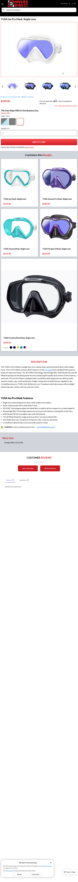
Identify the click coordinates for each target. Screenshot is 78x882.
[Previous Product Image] (6, 49)
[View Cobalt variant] (14, 347)
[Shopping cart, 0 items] (75, 3)
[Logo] (23, 4)
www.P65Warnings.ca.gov (46, 427)
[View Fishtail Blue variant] (21, 347)
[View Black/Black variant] (11, 347)
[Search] (3, 10)
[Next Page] (75, 87)
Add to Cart (40, 143)
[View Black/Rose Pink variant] (24, 347)
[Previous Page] (2, 87)
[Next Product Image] (71, 49)
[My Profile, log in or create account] (72, 3)
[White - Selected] (20, 121)
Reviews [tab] (9, 480)
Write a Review (50, 468)
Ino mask (48, 370)
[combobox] (40, 10)
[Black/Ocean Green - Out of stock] (4, 121)
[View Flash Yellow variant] (17, 347)
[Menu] (3, 4)
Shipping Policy (5, 113)
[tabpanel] (39, 487)
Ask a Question (28, 468)
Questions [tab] (24, 480)
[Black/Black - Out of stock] (12, 121)
